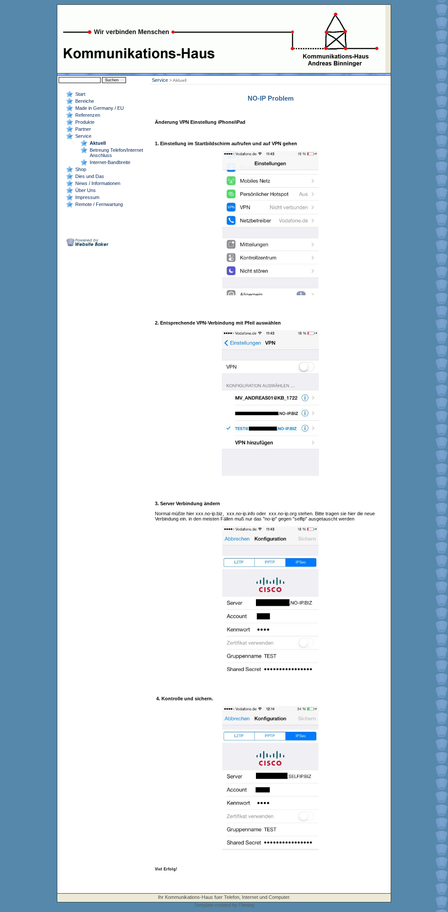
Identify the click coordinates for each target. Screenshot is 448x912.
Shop (80, 169)
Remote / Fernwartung (99, 204)
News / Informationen (97, 183)
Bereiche (84, 101)
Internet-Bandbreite (110, 162)
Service (83, 136)
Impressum (87, 197)
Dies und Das (89, 176)
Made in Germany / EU (99, 108)
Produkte (84, 122)
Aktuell (98, 143)
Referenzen (87, 115)
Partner (83, 129)
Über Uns (85, 190)
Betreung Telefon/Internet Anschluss (116, 152)
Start (80, 94)
